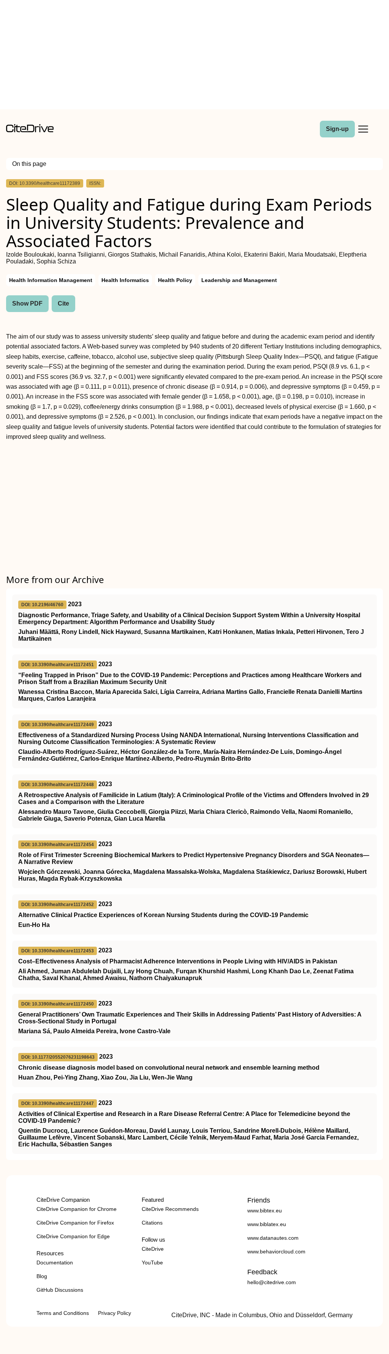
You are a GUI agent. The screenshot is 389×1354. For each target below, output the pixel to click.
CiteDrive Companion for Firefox (75, 1223)
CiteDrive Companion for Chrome (76, 1209)
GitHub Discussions (59, 1290)
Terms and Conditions (62, 1313)
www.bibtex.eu (264, 1210)
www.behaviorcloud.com (276, 1251)
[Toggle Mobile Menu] (363, 129)
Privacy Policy (114, 1313)
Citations (152, 1223)
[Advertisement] (194, 56)
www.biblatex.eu (266, 1224)
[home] (30, 130)
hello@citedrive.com (271, 1282)
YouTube (152, 1262)
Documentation (54, 1262)
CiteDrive (153, 1249)
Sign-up (337, 129)
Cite (63, 303)
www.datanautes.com (273, 1238)
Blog (41, 1276)
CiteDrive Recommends (170, 1209)
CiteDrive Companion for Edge (73, 1236)
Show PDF (27, 303)
